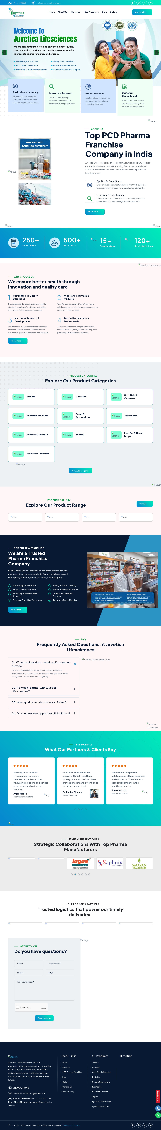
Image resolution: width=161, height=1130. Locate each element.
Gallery (113, 12)
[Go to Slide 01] (75, 809)
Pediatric (96, 1077)
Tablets (31, 396)
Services (75, 12)
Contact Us (140, 12)
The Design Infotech (71, 1125)
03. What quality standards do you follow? (39, 702)
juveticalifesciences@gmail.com (48, 3)
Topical (80, 434)
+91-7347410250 (19, 3)
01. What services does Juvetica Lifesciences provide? (41, 664)
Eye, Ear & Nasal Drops (101, 1101)
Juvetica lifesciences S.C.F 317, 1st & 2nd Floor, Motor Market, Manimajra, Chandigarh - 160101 (30, 1102)
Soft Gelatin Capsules (101, 1072)
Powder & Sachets (37, 434)
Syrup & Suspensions (101, 1082)
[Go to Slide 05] (86, 874)
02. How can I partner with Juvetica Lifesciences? (34, 689)
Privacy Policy (68, 1092)
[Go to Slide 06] (89, 874)
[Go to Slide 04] (86, 809)
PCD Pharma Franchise (72, 1072)
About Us (62, 12)
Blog (104, 12)
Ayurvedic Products (38, 453)
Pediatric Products (37, 415)
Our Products (91, 12)
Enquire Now (158, 1096)
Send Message (44, 1018)
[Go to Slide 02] (79, 809)
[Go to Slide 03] (82, 809)
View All (142, 504)
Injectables (131, 415)
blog (64, 1077)
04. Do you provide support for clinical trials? (41, 713)
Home (52, 12)
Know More (93, 212)
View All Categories (80, 471)
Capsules (81, 396)
